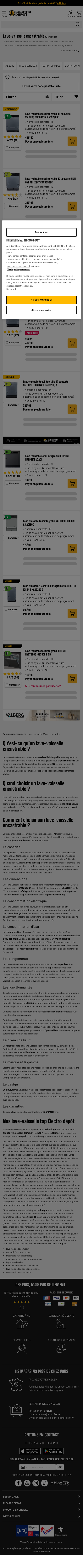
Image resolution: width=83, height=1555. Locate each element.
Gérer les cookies (41, 310)
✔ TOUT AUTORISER (41, 299)
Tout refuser (41, 232)
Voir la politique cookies (18, 269)
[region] (41, 269)
